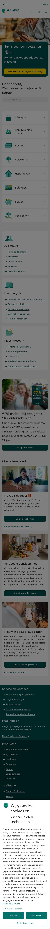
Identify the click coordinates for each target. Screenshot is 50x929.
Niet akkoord (36, 915)
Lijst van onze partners (12, 909)
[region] (25, 864)
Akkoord (13, 915)
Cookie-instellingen (25, 923)
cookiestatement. (11, 903)
